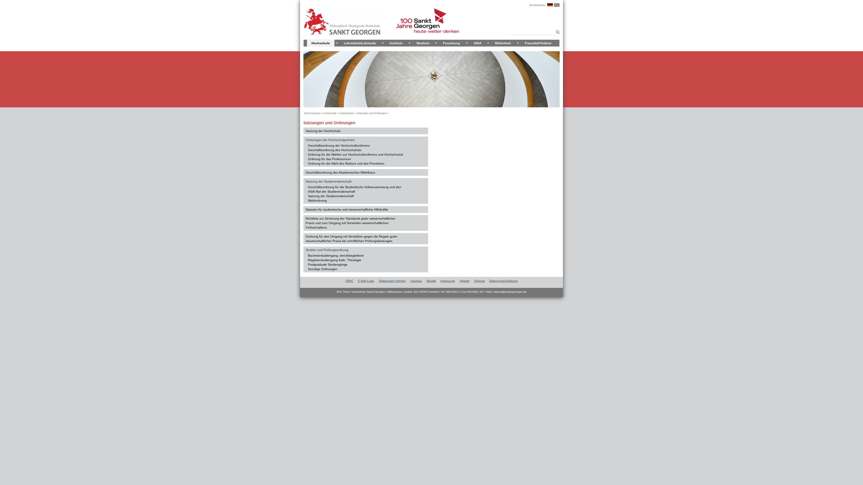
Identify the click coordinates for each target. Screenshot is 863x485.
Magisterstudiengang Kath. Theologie (334, 260)
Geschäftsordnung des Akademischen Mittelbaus (340, 172)
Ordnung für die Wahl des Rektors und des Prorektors (346, 163)
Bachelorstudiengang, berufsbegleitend (336, 255)
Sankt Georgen (312, 113)
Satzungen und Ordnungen (371, 113)
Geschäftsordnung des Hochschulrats (334, 150)
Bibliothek (503, 43)
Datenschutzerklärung (503, 281)
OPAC (349, 281)
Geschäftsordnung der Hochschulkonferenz (339, 145)
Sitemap (479, 281)
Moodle (431, 281)
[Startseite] (342, 21)
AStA (477, 43)
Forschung (451, 43)
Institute (396, 43)
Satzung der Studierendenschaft (331, 196)
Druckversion (537, 5)
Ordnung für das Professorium (329, 159)
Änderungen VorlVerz (392, 281)
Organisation (347, 113)
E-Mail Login (366, 281)
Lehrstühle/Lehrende (360, 43)
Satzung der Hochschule (323, 131)
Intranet (464, 281)
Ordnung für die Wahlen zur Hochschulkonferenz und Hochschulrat (355, 154)
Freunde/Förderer (538, 43)
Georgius (416, 281)
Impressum (447, 281)
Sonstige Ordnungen (322, 269)
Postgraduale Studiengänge (327, 264)
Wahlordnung (317, 200)
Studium (422, 43)
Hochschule (320, 43)
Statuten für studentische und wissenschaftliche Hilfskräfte (347, 209)
